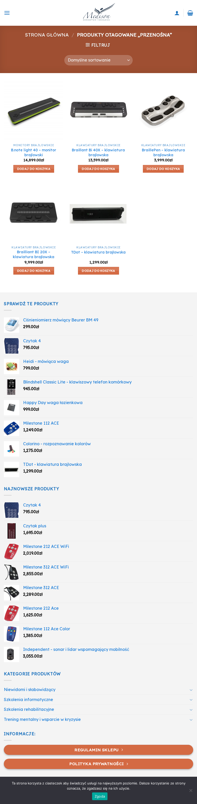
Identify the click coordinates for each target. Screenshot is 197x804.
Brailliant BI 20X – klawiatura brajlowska (33, 254)
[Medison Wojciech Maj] (98, 13)
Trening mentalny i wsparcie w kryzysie (42, 719)
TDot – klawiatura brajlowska (98, 252)
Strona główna (47, 35)
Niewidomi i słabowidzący (29, 689)
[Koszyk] (190, 13)
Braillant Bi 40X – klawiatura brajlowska (98, 152)
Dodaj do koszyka (34, 169)
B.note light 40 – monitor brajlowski (33, 152)
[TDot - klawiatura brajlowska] (98, 213)
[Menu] (7, 12)
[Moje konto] (177, 13)
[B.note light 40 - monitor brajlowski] (34, 111)
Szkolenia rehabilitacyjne (29, 709)
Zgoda (100, 796)
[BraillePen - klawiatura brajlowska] (163, 111)
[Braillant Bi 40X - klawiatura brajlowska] (98, 111)
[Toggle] (191, 690)
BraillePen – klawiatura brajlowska (163, 152)
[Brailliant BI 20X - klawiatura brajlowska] (34, 213)
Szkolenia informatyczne (28, 699)
